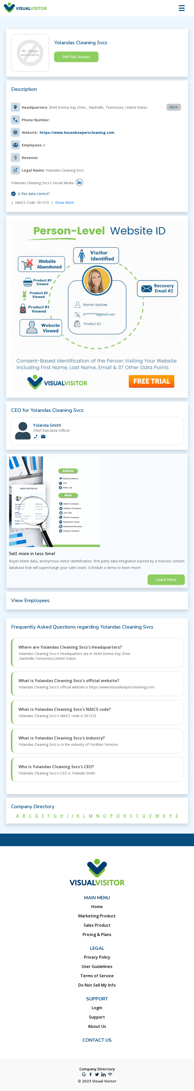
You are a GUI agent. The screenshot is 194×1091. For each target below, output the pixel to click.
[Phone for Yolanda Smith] (35, 437)
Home (97, 906)
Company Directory (97, 1068)
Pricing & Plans (97, 934)
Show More (64, 202)
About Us (97, 1026)
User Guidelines (97, 966)
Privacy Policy (97, 957)
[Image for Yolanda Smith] (23, 438)
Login (97, 1007)
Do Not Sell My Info (97, 985)
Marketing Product (97, 916)
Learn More (166, 579)
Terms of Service (97, 976)
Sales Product (97, 925)
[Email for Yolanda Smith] (43, 437)
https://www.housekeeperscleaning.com (77, 132)
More (174, 107)
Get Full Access (76, 56)
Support (97, 1017)
